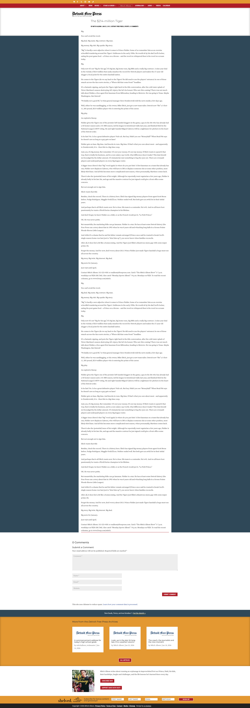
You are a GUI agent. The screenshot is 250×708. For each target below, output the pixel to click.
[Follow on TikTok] (93, 1)
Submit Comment (170, 594)
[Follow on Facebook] (77, 1)
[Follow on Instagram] (85, 1)
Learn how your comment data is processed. (120, 604)
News (90, 6)
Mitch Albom (97, 26)
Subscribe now (107, 681)
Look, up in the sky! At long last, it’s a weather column (123, 641)
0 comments (134, 26)
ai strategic (147, 706)
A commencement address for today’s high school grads (87, 641)
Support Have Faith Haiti (111, 688)
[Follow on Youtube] (89, 1)
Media (126, 706)
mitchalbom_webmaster (85, 645)
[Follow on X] (81, 1)
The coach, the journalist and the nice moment (161, 641)
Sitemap (132, 706)
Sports (126, 26)
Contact (119, 706)
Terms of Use (111, 706)
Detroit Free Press (117, 26)
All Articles (125, 660)
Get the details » (139, 613)
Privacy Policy (100, 706)
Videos (158, 6)
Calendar (166, 6)
